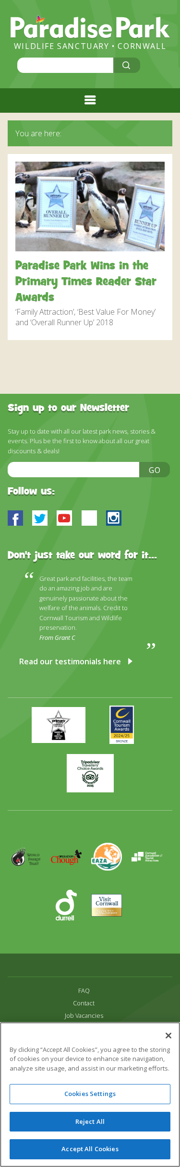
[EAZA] (111, 884)
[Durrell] (71, 933)
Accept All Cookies (89, 1148)
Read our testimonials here (70, 661)
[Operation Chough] (71, 884)
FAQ (84, 991)
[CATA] (151, 884)
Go (155, 470)
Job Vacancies (84, 1016)
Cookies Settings (90, 1093)
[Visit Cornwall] (110, 933)
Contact (84, 1003)
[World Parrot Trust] (31, 884)
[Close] (168, 1035)
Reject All (90, 1121)
